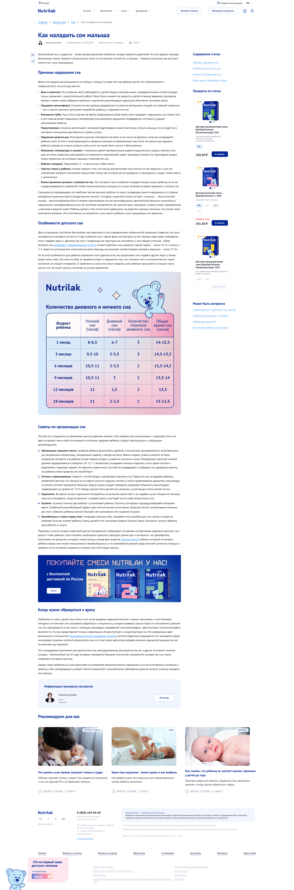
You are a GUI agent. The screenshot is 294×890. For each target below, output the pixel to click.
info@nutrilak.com (46, 824)
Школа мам (106, 10)
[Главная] (47, 11)
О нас (124, 10)
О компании (167, 853)
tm (48, 819)
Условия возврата (181, 871)
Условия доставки (99, 875)
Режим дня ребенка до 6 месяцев (210, 315)
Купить (54, 590)
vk (40, 819)
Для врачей (141, 10)
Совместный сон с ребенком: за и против (214, 309)
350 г (199, 147)
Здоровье (242, 730)
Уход (171, 730)
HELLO (38, 877)
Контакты (222, 853)
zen (56, 819)
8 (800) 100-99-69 (89, 812)
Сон (73, 22)
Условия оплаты (180, 875)
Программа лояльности (223, 10)
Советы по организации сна (207, 74)
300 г (199, 205)
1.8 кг (199, 211)
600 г (207, 205)
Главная (42, 22)
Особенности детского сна (206, 68)
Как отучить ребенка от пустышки (210, 327)
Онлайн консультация (231, 3)
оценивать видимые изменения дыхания (92, 636)
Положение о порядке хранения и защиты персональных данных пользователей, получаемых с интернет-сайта (132, 880)
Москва (45, 3)
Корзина (243, 11)
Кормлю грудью (92, 730)
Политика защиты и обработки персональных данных (113, 871)
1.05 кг (215, 205)
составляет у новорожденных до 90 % (75, 245)
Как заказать (179, 879)
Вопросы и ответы (72, 853)
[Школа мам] (32, 61)
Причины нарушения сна (206, 62)
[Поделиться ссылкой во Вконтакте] (32, 54)
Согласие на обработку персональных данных (192, 867)
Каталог (87, 10)
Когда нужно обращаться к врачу (210, 80)
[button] (210, 122)
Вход (251, 10)
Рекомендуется (130, 539)
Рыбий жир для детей (204, 321)
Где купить (195, 853)
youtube (63, 819)
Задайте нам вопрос (85, 838)
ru (248, 3)
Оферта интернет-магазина (103, 867)
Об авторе (164, 697)
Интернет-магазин (189, 10)
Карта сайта (250, 853)
